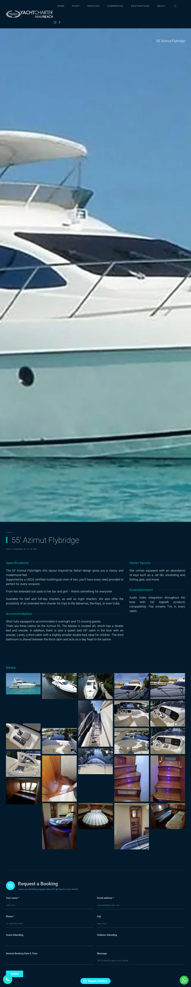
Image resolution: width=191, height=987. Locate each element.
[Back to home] (30, 14)
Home (61, 6)
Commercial (115, 6)
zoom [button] (23, 684)
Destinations (140, 6)
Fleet (76, 6)
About (161, 6)
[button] (175, 6)
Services (93, 6)
